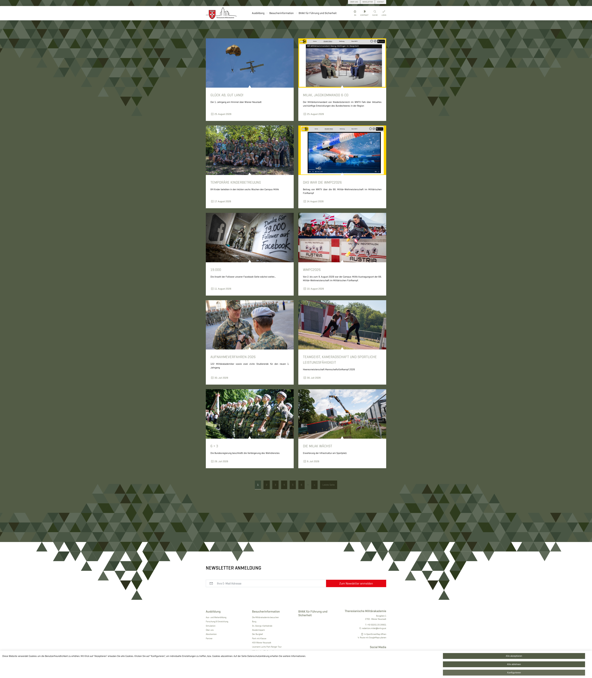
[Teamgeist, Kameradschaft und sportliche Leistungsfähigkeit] (342, 325)
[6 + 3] (250, 414)
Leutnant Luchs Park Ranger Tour (267, 647)
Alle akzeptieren (514, 655)
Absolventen (211, 634)
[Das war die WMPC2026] (342, 150)
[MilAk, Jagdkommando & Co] (342, 63)
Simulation (210, 626)
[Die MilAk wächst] (342, 414)
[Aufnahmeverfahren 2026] (250, 325)
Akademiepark (258, 630)
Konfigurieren (514, 672)
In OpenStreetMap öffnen (375, 634)
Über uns (210, 630)
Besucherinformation (281, 13)
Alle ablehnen (514, 664)
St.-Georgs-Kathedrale (262, 626)
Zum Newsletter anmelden (356, 583)
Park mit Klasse (259, 638)
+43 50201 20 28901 (376, 624)
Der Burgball (257, 634)
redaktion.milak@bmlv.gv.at (374, 628)
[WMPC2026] (342, 237)
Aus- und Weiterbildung (216, 617)
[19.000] (250, 237)
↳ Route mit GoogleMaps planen (372, 637)
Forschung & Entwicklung (217, 621)
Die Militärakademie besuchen (265, 617)
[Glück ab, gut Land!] (250, 63)
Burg (254, 621)
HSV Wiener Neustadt (261, 642)
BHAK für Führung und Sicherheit (318, 13)
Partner (209, 638)
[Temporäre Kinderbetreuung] (250, 150)
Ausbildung (258, 13)
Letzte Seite (329, 484)
